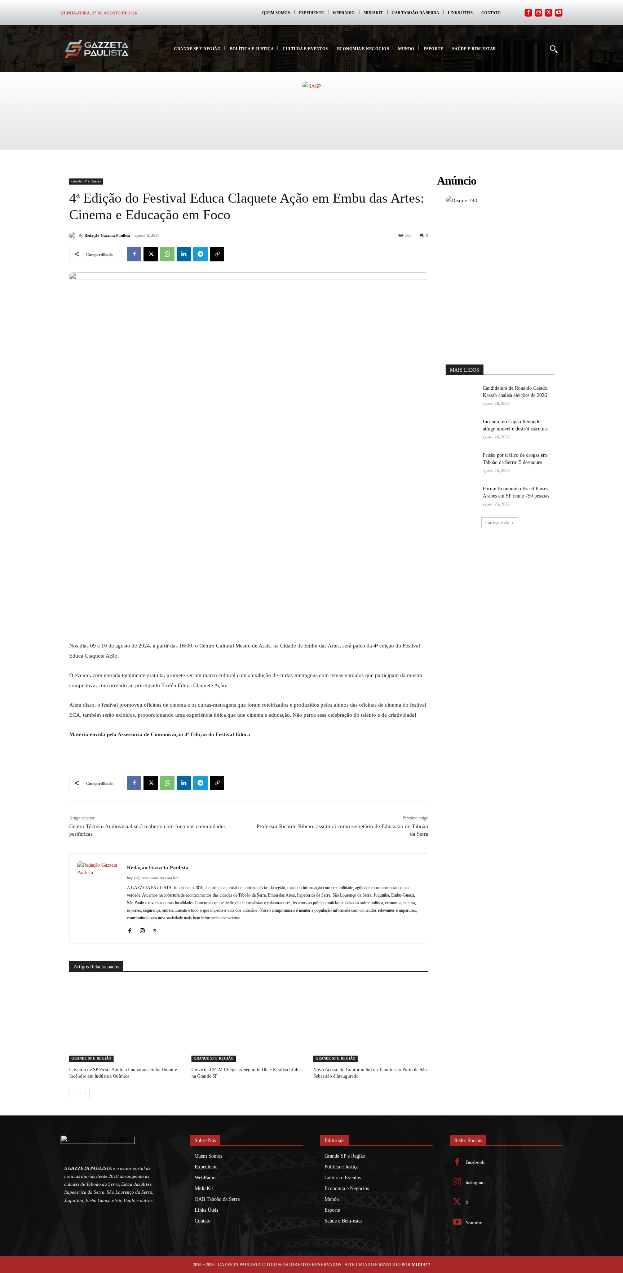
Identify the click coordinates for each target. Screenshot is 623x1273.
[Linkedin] (184, 254)
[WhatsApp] (167, 254)
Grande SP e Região (86, 181)
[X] (150, 254)
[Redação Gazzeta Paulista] (74, 235)
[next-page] (85, 1093)
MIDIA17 (421, 1264)
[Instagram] (538, 13)
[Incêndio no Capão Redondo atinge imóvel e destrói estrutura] (462, 429)
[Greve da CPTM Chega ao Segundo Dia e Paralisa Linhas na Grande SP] (248, 1021)
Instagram (475, 1182)
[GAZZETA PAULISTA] (97, 48)
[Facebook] (528, 13)
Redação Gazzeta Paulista (107, 235)
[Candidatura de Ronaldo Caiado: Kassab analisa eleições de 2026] (462, 396)
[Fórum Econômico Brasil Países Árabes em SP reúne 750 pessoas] (462, 496)
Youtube (473, 1222)
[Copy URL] (217, 254)
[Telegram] (200, 254)
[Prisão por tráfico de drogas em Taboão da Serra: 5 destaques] (462, 463)
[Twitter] (548, 13)
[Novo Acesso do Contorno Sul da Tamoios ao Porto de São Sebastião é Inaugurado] (370, 1021)
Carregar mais (497, 522)
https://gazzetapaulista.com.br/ (152, 878)
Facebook (475, 1162)
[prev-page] (73, 1093)
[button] (553, 49)
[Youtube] (558, 13)
